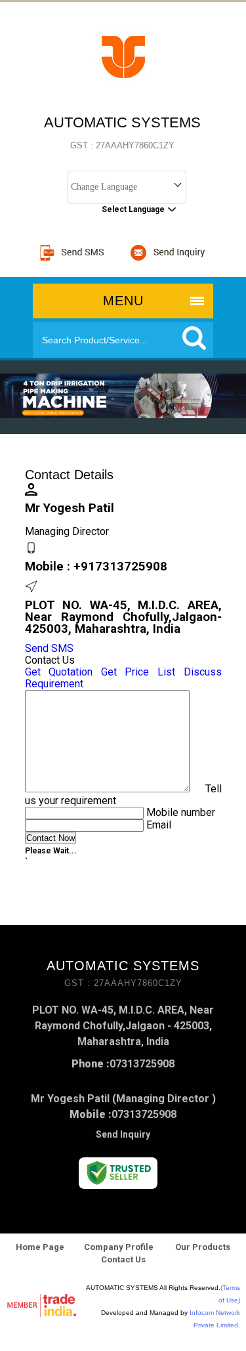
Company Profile (119, 1247)
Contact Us (123, 1259)
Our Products (201, 1247)
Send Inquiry (123, 1134)
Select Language (133, 209)
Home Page (40, 1247)
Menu (123, 300)
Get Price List (138, 672)
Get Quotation (59, 672)
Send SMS (49, 648)
